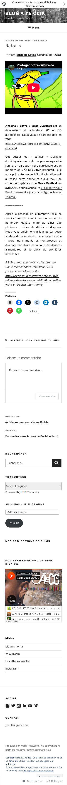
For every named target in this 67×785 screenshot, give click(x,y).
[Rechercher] (56, 463)
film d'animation (39, 340)
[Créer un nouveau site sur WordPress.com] (33, 4)
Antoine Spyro (26, 54)
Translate (33, 492)
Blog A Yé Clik (25, 13)
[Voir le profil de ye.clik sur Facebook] (7, 706)
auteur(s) (17, 340)
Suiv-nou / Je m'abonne (25, 504)
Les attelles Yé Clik (17, 661)
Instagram (11, 668)
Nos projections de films (27, 541)
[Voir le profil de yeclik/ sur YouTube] (30, 706)
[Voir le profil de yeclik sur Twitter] (13, 706)
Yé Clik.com (12, 654)
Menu (35, 27)
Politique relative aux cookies (38, 770)
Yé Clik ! (14, 523)
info (56, 340)
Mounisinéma (14, 646)
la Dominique (32, 218)
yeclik (43, 40)
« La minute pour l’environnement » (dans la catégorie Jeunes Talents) (33, 192)
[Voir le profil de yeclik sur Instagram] (19, 706)
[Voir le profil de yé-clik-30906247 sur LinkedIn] (24, 706)
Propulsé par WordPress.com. (22, 745)
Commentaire (47, 396)
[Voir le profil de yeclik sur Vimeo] (36, 706)
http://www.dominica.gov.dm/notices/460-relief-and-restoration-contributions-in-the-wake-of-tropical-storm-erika (33, 280)
